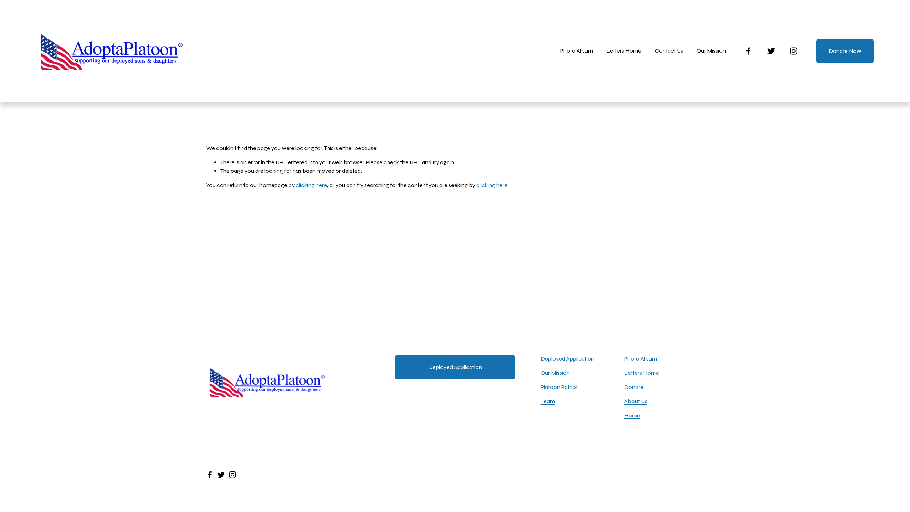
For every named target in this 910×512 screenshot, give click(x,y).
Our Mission (555, 372)
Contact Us (669, 50)
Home (632, 415)
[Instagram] (793, 51)
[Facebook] (748, 51)
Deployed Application (455, 367)
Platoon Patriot (559, 387)
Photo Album (576, 50)
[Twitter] (771, 51)
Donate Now (845, 51)
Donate (633, 387)
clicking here (311, 185)
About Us (635, 401)
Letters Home (623, 50)
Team (548, 401)
